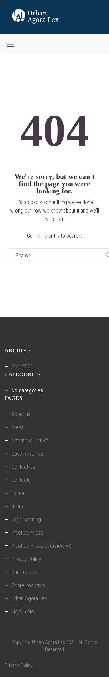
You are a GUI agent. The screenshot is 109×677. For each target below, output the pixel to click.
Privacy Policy (26, 559)
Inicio (17, 506)
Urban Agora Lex (29, 598)
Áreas (17, 427)
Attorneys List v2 (29, 440)
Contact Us (23, 467)
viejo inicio (22, 611)
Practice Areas (27, 532)
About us (20, 414)
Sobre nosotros (28, 585)
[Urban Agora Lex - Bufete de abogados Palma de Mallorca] (50, 17)
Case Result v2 (27, 454)
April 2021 (22, 366)
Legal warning (26, 519)
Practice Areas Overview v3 (41, 545)
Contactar (21, 480)
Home (40, 236)
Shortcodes (24, 572)
